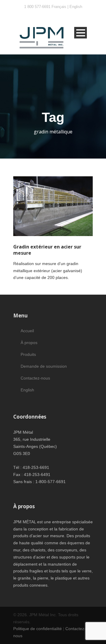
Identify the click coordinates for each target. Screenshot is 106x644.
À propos (29, 342)
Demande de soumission (44, 366)
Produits (28, 354)
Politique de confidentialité (37, 628)
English (75, 6)
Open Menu (80, 32)
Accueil (27, 330)
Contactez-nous (35, 378)
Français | (60, 6)
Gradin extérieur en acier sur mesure (47, 249)
